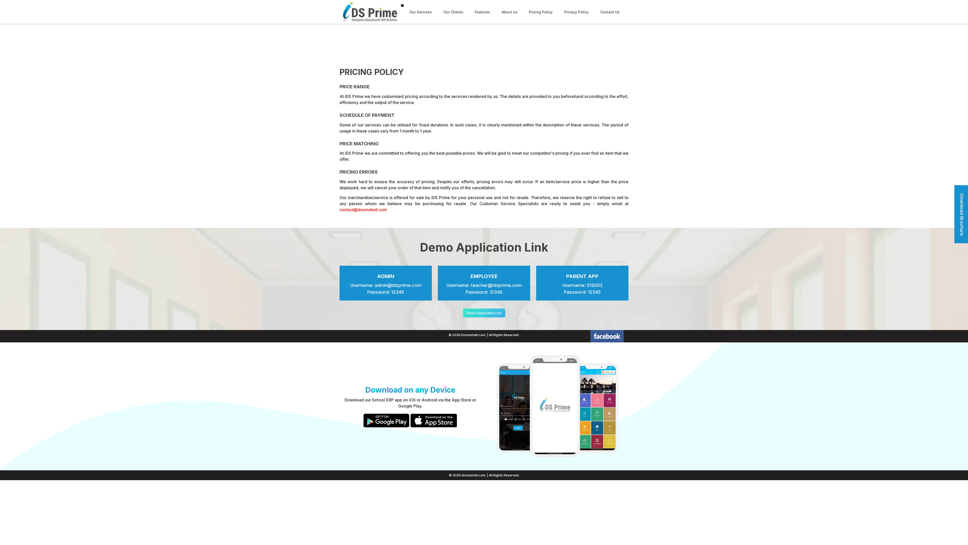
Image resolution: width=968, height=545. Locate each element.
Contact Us (610, 12)
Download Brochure (961, 215)
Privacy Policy (576, 12)
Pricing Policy (541, 12)
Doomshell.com (473, 335)
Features (482, 12)
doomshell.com (473, 475)
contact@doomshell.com (363, 209)
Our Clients (453, 12)
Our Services (420, 12)
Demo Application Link (484, 313)
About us (509, 12)
